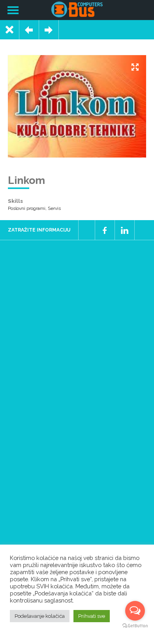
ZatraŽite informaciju (39, 230)
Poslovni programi (26, 208)
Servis (54, 208)
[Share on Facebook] (105, 229)
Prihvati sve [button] (91, 616)
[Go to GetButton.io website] (135, 625)
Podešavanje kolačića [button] (40, 616)
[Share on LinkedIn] (124, 229)
